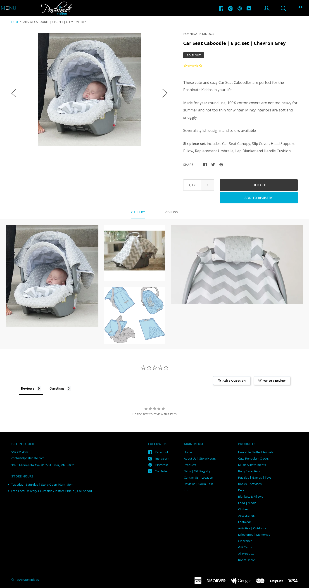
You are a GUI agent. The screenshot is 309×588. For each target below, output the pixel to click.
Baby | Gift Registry (197, 471)
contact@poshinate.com (27, 458)
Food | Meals (247, 503)
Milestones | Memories (254, 535)
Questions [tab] (57, 388)
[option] (89, 89)
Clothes (243, 509)
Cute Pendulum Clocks (253, 458)
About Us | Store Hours (200, 458)
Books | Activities (250, 484)
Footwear (244, 522)
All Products (246, 554)
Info (186, 490)
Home (15, 22)
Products (190, 465)
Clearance (245, 541)
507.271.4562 (20, 452)
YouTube (161, 471)
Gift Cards (245, 547)
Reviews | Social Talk (198, 484)
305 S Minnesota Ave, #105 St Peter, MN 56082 (42, 465)
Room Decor (246, 560)
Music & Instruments (252, 465)
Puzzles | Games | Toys (254, 477)
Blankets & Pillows (250, 496)
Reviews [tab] (171, 212)
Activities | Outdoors (252, 528)
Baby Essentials (249, 471)
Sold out (259, 185)
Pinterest (161, 465)
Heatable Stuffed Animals (255, 452)
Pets (241, 490)
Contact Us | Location (198, 477)
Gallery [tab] (138, 212)
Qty (192, 185)
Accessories (246, 515)
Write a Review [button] (274, 380)
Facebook (162, 452)
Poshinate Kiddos (198, 33)
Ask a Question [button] (234, 380)
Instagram (162, 458)
